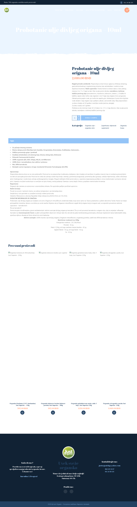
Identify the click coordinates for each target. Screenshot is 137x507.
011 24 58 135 (128, 3)
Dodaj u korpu (91, 118)
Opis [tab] (12, 141)
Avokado (86, 504)
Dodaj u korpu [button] (22, 413)
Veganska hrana (123, 127)
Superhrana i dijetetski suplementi (108, 127)
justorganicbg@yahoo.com (109, 466)
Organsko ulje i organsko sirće (90, 127)
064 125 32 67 (109, 469)
